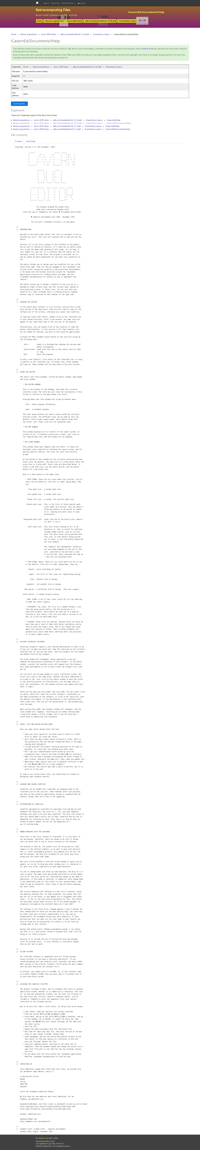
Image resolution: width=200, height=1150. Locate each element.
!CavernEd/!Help (113, 120)
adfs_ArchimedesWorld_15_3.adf (67, 126)
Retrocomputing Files (53, 10)
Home (39, 21)
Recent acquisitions (54, 21)
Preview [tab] (18, 141)
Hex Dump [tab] (30, 141)
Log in (83, 3)
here (52, 1141)
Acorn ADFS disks (74, 21)
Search (46, 3)
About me (55, 3)
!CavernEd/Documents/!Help (118, 129)
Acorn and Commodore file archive (56, 15)
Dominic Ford (147, 48)
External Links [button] (67, 3)
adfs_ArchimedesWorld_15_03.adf (100, 21)
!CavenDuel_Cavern (128, 21)
